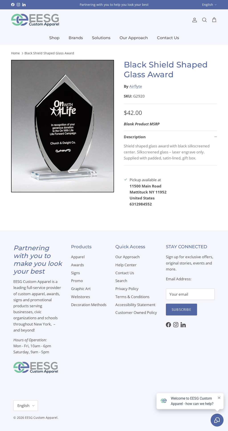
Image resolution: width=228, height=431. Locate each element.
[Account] (193, 20)
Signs (75, 272)
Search (121, 280)
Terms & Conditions (132, 296)
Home (15, 53)
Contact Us (168, 37)
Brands (76, 37)
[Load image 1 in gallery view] (62, 126)
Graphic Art (81, 288)
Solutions (101, 37)
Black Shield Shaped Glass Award (49, 53)
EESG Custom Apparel (41, 417)
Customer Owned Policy (136, 312)
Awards (77, 264)
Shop (54, 37)
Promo (77, 280)
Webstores (80, 296)
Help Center (125, 264)
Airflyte (135, 86)
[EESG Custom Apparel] (35, 20)
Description (135, 136)
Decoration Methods (88, 304)
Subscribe (181, 309)
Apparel (78, 256)
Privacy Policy (126, 288)
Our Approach (134, 37)
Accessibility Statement (135, 304)
